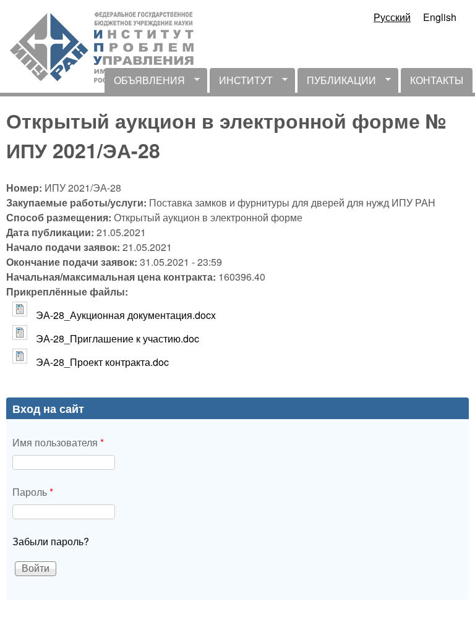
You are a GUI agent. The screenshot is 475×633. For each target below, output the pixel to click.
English (439, 17)
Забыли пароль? (50, 541)
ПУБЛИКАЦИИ (336, 83)
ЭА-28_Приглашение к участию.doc (117, 338)
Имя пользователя (58, 442)
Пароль (32, 492)
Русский (392, 17)
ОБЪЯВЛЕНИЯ (145, 83)
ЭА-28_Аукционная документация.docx (126, 315)
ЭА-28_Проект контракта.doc (102, 362)
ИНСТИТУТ (241, 83)
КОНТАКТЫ (436, 80)
